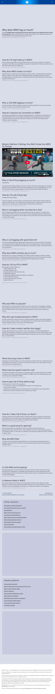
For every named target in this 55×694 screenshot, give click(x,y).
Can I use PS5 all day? (9, 524)
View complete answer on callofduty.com (18, 421)
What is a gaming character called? (12, 588)
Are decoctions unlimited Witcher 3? (12, 515)
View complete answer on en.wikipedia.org (19, 312)
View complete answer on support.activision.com (20, 190)
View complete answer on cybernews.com (18, 218)
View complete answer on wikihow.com (18, 205)
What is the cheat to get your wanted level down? (15, 517)
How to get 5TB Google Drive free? (12, 603)
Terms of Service (37, 688)
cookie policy (4, 686)
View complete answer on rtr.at (16, 365)
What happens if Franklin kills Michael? (13, 505)
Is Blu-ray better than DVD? (46, 494)
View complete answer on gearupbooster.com (19, 80)
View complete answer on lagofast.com (18, 37)
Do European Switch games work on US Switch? (15, 508)
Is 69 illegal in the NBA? (9, 605)
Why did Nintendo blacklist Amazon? (12, 600)
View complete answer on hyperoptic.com (18, 434)
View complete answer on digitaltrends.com (19, 282)
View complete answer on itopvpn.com (18, 249)
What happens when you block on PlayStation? (14, 598)
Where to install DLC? (9, 591)
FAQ (45, 688)
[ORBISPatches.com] (27, 2)
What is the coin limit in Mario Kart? (12, 512)
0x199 (35, 670)
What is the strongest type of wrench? (12, 519)
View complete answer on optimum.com (18, 377)
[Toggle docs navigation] (2, 2)
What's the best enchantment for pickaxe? (13, 593)
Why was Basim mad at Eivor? (11, 584)
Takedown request (6, 37)
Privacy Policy (28, 688)
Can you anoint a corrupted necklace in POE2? (14, 527)
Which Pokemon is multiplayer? (11, 596)
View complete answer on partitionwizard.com (19, 337)
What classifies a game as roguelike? (12, 522)
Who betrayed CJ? (8, 510)
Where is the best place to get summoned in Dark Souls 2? (17, 586)
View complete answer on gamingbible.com (19, 446)
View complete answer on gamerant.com (18, 260)
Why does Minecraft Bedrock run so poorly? (13, 494)
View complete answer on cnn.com (17, 476)
